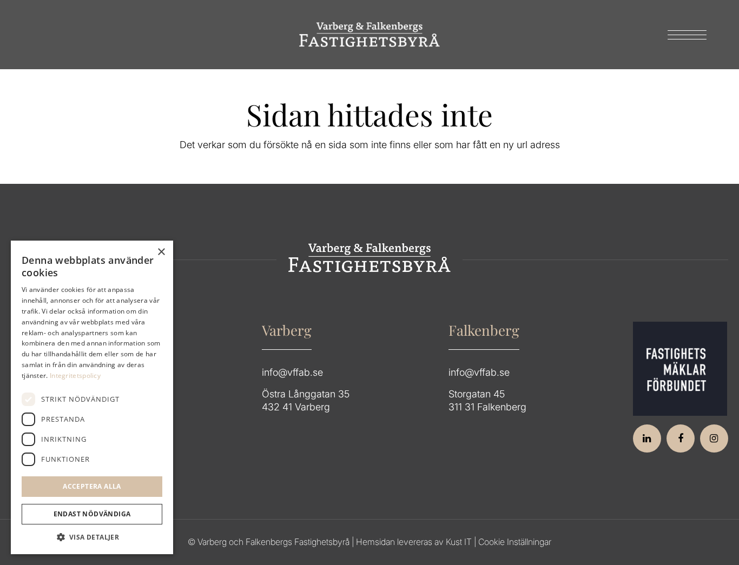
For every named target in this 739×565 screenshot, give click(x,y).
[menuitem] (684, 34)
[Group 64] (369, 34)
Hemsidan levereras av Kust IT (414, 541)
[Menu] (684, 34)
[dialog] (92, 397)
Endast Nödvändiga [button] (92, 514)
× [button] (161, 252)
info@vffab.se (292, 372)
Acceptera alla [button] (92, 486)
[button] (92, 537)
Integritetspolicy (75, 375)
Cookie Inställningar (514, 541)
